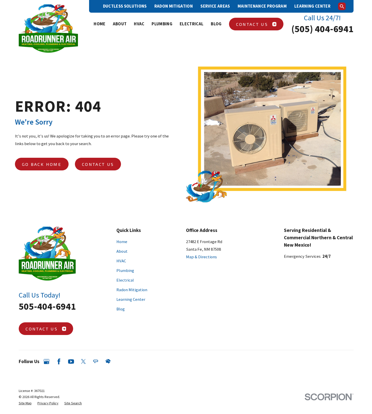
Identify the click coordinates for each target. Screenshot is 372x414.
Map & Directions (201, 257)
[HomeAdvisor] (108, 361)
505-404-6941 (47, 306)
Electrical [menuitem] (191, 24)
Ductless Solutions (125, 6)
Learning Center (312, 6)
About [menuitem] (120, 24)
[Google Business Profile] (46, 361)
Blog (120, 309)
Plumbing (125, 270)
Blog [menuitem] (216, 24)
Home (121, 241)
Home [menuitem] (99, 24)
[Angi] (95, 361)
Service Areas (215, 6)
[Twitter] (83, 361)
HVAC (121, 261)
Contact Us (252, 24)
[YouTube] (71, 361)
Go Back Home (41, 164)
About (122, 251)
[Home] (48, 28)
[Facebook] (59, 361)
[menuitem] (25, 403)
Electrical (125, 280)
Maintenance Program (262, 6)
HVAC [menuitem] (139, 24)
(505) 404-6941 (322, 29)
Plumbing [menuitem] (162, 24)
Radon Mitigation (173, 6)
